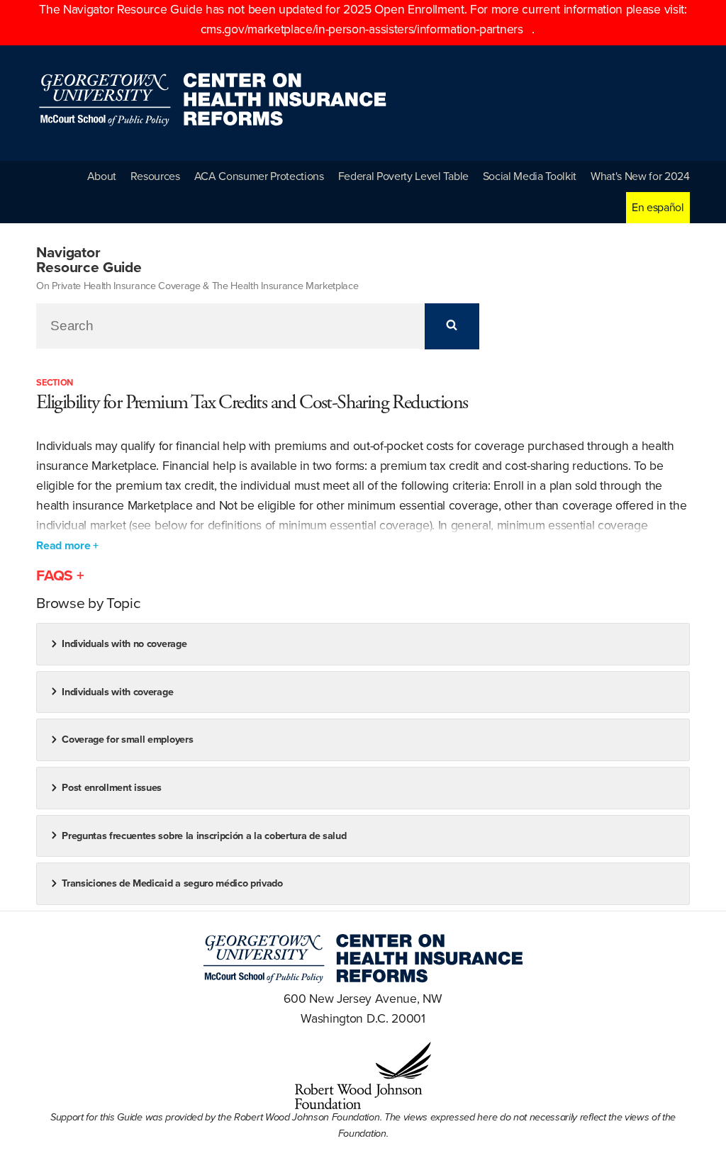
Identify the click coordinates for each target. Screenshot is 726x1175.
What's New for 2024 (640, 176)
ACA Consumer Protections (259, 176)
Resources (155, 176)
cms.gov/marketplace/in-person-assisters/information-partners (362, 29)
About (101, 176)
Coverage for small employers (127, 739)
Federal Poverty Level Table (403, 176)
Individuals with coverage (117, 692)
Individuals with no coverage (124, 644)
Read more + (67, 546)
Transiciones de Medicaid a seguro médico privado (172, 883)
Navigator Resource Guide (89, 260)
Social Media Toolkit (530, 176)
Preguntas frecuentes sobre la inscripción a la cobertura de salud (204, 836)
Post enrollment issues (112, 788)
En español (658, 208)
